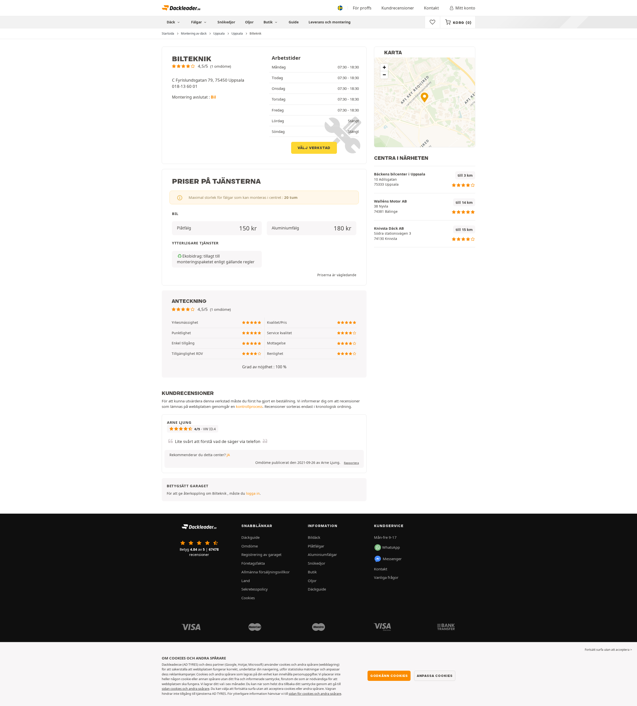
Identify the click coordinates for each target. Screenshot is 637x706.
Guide (294, 22)
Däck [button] (171, 22)
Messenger (392, 558)
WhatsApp (391, 547)
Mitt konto (465, 8)
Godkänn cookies (389, 676)
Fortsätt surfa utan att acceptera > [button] (608, 650)
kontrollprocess (249, 406)
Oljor (249, 22)
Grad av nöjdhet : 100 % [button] (264, 367)
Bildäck (314, 537)
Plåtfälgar (316, 545)
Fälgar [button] (197, 22)
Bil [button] (213, 97)
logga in (253, 493)
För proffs (362, 8)
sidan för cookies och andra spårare (315, 693)
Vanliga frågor (386, 577)
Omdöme (249, 545)
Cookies (248, 597)
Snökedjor (226, 22)
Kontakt (431, 8)
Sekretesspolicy (254, 589)
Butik (269, 22)
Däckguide (250, 537)
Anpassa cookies (435, 676)
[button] (201, 66)
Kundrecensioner (397, 8)
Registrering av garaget (261, 554)
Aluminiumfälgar (322, 554)
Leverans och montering (330, 22)
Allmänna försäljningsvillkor (265, 571)
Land (245, 580)
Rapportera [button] (351, 463)
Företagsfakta (253, 563)
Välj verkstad (314, 148)
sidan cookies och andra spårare (185, 688)
